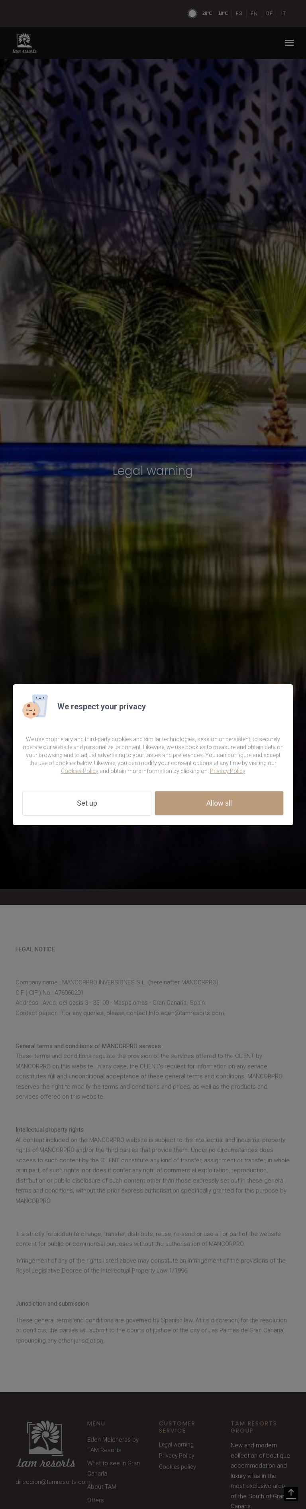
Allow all (219, 803)
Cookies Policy (79, 771)
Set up (87, 803)
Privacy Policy (227, 771)
